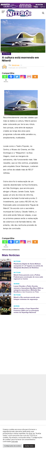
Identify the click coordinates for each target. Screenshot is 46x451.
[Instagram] (23, 76)
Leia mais (14, 441)
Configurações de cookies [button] (12, 446)
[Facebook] (11, 76)
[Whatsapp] (5, 76)
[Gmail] (29, 76)
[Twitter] (17, 76)
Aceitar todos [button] (29, 446)
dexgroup (15, 65)
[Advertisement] (23, 341)
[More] (35, 76)
